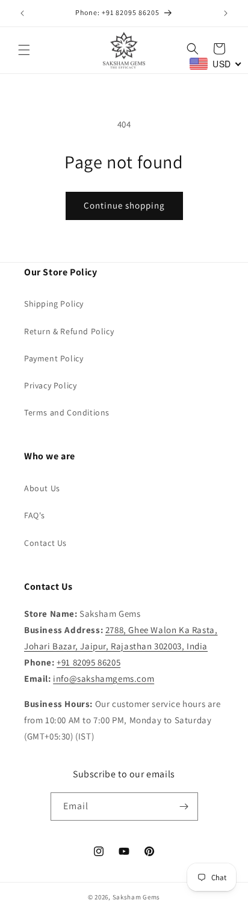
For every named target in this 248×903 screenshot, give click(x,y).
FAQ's (34, 515)
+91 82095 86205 (88, 662)
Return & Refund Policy (69, 331)
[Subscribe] (184, 806)
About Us (42, 488)
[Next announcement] (225, 13)
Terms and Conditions (67, 412)
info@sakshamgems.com (103, 678)
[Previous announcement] (22, 13)
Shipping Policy (54, 303)
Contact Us (45, 542)
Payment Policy (53, 358)
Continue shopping (124, 205)
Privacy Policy (50, 385)
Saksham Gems (136, 897)
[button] (24, 50)
